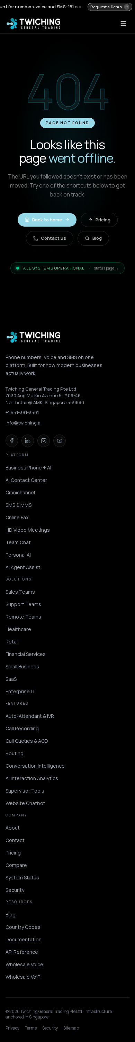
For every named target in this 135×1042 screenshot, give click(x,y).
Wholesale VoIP (23, 977)
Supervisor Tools (25, 790)
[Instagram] (43, 441)
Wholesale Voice (24, 964)
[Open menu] (123, 23)
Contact (15, 840)
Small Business (22, 666)
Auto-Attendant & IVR (30, 716)
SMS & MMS (19, 505)
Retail (12, 641)
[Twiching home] (34, 23)
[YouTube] (59, 441)
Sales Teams (20, 591)
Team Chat (18, 542)
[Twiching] (34, 337)
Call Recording (22, 728)
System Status (22, 877)
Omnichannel (20, 492)
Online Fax (17, 517)
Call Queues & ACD (27, 741)
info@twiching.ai (24, 423)
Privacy (12, 1028)
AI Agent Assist (23, 567)
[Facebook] (12, 441)
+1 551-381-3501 (22, 412)
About (13, 827)
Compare (16, 865)
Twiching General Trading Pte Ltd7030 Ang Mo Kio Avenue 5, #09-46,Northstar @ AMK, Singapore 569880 (45, 395)
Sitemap (71, 1028)
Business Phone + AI (28, 467)
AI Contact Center (26, 480)
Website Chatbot (25, 803)
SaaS (11, 679)
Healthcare (18, 629)
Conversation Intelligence (35, 765)
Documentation (24, 939)
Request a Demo (106, 6)
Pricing (103, 220)
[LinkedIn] (27, 441)
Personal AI (18, 554)
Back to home (47, 220)
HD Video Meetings (28, 530)
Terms (31, 1028)
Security (15, 890)
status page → (106, 268)
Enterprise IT (20, 691)
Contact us (53, 238)
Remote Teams (23, 616)
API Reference (22, 952)
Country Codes (23, 927)
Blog (97, 238)
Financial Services (26, 654)
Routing (15, 753)
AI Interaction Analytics (32, 778)
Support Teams (23, 604)
